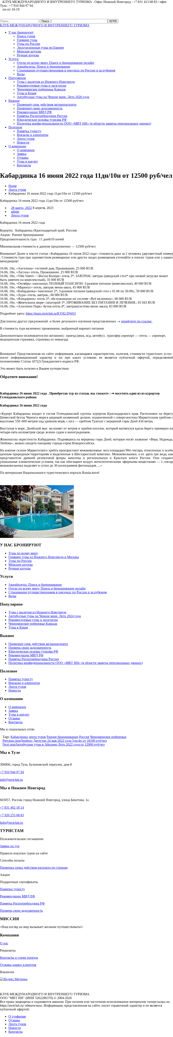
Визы (21, 74)
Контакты (24, 165)
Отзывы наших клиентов (18, 965)
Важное (14, 100)
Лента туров (26, 138)
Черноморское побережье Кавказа (41, 89)
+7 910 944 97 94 (12, 772)
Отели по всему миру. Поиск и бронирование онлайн (55, 63)
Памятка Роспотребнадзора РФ (22, 903)
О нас (4, 943)
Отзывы (22, 157)
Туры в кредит (27, 161)
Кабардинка (19, 737)
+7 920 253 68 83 (12, 815)
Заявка (21, 154)
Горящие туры (27, 40)
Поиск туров (26, 36)
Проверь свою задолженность (29, 647)
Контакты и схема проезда (19, 957)
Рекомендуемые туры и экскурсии (41, 85)
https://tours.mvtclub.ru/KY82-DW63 (51, 313)
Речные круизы (28, 55)
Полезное (15, 127)
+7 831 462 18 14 (12, 807)
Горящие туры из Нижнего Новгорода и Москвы (43, 557)
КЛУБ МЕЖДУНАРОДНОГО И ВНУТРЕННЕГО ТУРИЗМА (44, 25)
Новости (23, 142)
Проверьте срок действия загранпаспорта (46, 104)
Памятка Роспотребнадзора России (42, 116)
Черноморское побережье (108, 737)
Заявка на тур (9, 846)
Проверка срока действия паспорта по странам (34, 867)
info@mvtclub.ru (11, 779)
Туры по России (28, 44)
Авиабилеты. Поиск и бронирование (43, 66)
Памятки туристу (12, 889)
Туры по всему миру (23, 553)
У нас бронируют (21, 32)
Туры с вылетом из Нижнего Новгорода (46, 81)
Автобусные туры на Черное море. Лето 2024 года (44, 616)
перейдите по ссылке (137, 321)
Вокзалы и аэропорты (32, 135)
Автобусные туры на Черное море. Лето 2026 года (53, 97)
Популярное (17, 78)
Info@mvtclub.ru (11, 822)
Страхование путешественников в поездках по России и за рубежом (66, 70)
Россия (84, 737)
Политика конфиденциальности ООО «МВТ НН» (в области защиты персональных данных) (84, 123)
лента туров (37, 737)
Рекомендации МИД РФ (34, 112)
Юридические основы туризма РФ (42, 119)
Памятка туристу (29, 131)
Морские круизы (29, 51)
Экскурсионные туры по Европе (40, 47)
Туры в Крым (26, 93)
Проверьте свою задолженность (39, 108)
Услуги (13, 59)
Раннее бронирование (62, 737)
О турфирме (17, 1016)
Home (12, 186)
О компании (17, 146)
